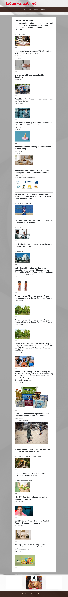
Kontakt (43, 9)
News (30, 9)
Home (24, 9)
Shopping (36, 9)
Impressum (36, 593)
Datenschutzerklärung (42, 593)
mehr (16, 47)
